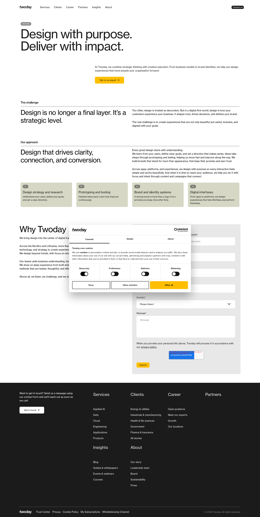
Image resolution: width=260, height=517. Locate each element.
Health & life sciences (142, 420)
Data (95, 414)
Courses (98, 479)
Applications (100, 432)
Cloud (96, 420)
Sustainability (138, 479)
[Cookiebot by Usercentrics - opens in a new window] (176, 230)
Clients (58, 7)
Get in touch (30, 410)
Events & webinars (103, 473)
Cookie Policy (70, 511)
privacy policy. (149, 347)
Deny (91, 285)
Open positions (176, 409)
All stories (136, 438)
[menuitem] (45, 7)
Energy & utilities (140, 409)
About (108, 7)
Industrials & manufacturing (146, 414)
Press (134, 485)
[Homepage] (26, 7)
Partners (83, 7)
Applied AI (99, 409)
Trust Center (43, 511)
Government (137, 426)
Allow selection (130, 285)
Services (45, 7)
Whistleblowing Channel (115, 511)
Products (98, 438)
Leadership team (140, 467)
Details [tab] (130, 239)
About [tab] (171, 239)
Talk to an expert (107, 80)
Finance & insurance (142, 432)
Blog (95, 462)
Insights (96, 7)
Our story (136, 462)
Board (134, 473)
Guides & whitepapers (105, 467)
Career (70, 7)
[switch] (115, 274)
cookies (84, 252)
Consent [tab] (89, 239)
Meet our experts (177, 414)
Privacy (56, 511)
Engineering (100, 426)
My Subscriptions (90, 511)
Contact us (238, 7)
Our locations (175, 426)
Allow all (169, 285)
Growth (172, 420)
